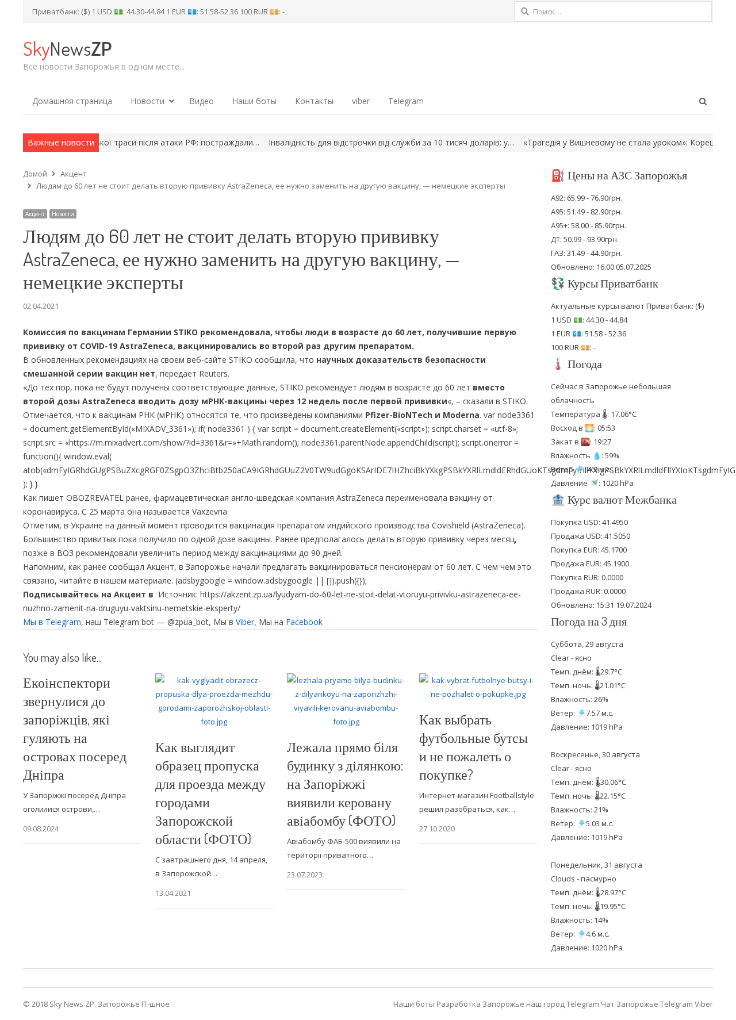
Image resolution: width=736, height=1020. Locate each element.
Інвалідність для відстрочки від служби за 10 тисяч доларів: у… (356, 142)
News (67, 48)
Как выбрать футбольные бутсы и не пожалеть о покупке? (473, 746)
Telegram (406, 100)
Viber (245, 621)
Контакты (314, 100)
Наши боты (254, 100)
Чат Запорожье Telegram (647, 1004)
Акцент (35, 214)
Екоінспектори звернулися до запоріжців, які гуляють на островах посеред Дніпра (74, 728)
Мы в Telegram (52, 621)
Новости (147, 100)
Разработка (459, 1004)
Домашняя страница (72, 100)
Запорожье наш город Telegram (540, 1004)
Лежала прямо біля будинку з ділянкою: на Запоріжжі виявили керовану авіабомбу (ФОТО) (345, 783)
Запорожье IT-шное (134, 1004)
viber (361, 100)
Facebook (304, 621)
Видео (201, 100)
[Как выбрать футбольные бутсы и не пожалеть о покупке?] (478, 680)
